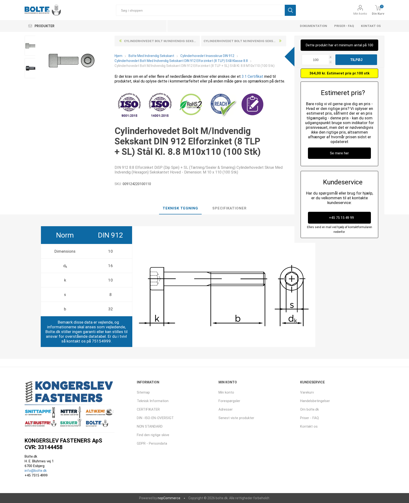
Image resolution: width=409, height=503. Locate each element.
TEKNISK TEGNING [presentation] (180, 208)
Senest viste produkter (236, 418)
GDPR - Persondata (152, 443)
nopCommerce (169, 498)
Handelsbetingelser (315, 401)
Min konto (360, 13)
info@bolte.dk (36, 470)
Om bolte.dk (309, 409)
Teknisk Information (153, 401)
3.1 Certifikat (252, 76)
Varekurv (307, 392)
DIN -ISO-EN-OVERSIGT (155, 418)
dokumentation (313, 26)
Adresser (225, 409)
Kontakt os (371, 26)
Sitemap (143, 392)
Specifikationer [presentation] (229, 208)
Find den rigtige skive (153, 435)
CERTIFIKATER (148, 409)
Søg (290, 10)
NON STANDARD (150, 426)
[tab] (180, 208)
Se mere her (339, 153)
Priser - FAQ (344, 26)
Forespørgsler (229, 401)
